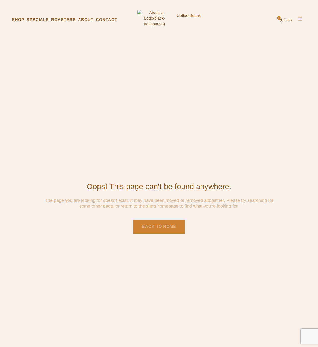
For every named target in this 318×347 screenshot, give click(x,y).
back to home (159, 226)
